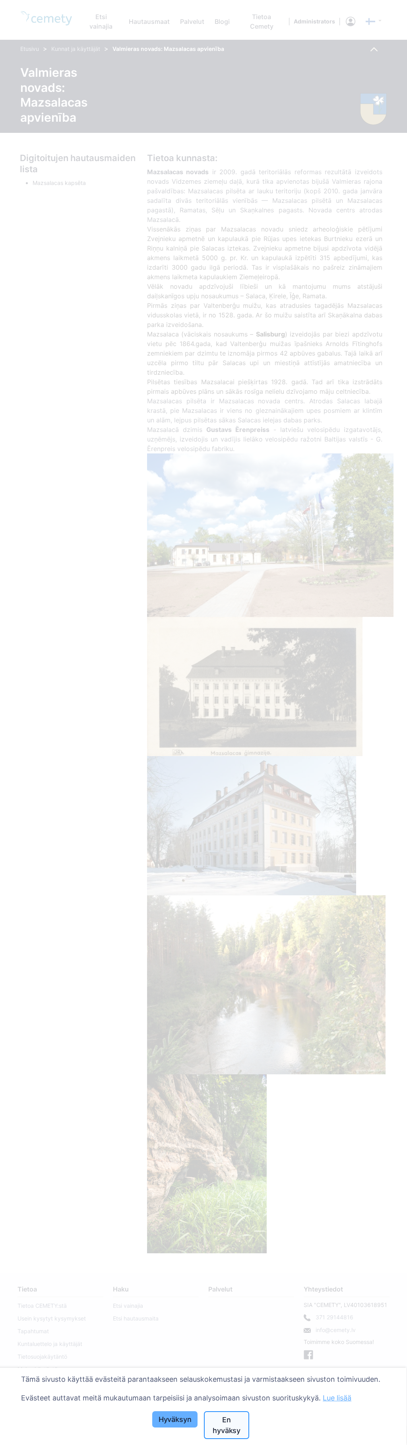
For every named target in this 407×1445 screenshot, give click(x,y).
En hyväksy (226, 1425)
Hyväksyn (175, 1419)
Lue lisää (337, 1398)
